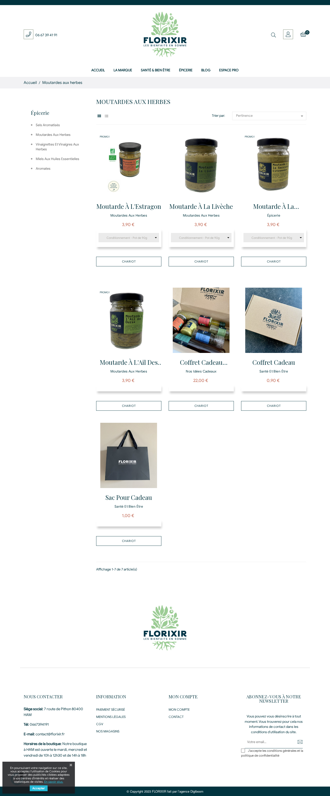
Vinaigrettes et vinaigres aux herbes (57, 146)
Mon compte (179, 710)
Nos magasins (107, 731)
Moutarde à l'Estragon (128, 206)
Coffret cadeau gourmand (201, 363)
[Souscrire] (296, 742)
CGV (99, 724)
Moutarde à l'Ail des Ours (129, 363)
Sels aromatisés (48, 125)
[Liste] (106, 116)
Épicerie (40, 113)
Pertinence (270, 116)
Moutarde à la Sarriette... (273, 207)
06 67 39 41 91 (46, 35)
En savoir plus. (53, 781)
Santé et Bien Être (273, 371)
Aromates (43, 169)
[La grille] (99, 116)
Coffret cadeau (273, 362)
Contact (176, 717)
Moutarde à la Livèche (201, 206)
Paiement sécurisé (110, 710)
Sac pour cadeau (128, 497)
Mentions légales (111, 717)
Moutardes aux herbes (53, 135)
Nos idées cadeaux (201, 371)
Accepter (38, 788)
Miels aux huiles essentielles (57, 159)
